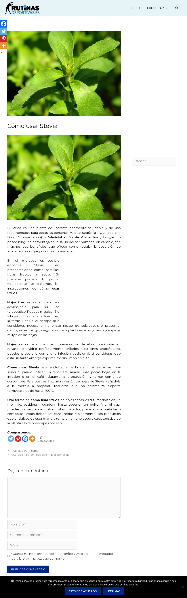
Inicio (135, 8)
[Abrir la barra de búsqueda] (176, 8)
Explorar (155, 8)
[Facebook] (25, 438)
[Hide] (1, 52)
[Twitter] (11, 438)
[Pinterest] (18, 438)
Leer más (113, 591)
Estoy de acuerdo (82, 591)
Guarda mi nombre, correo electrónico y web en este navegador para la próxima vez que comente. (62, 556)
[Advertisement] (90, 293)
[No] (182, 587)
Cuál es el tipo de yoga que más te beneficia (40, 454)
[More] (32, 438)
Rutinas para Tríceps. (24, 450)
